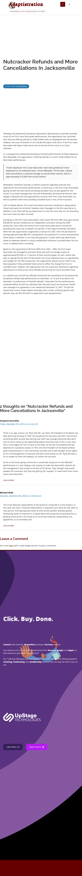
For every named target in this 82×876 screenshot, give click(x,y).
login (11, 545)
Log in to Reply (8, 480)
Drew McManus (22, 86)
